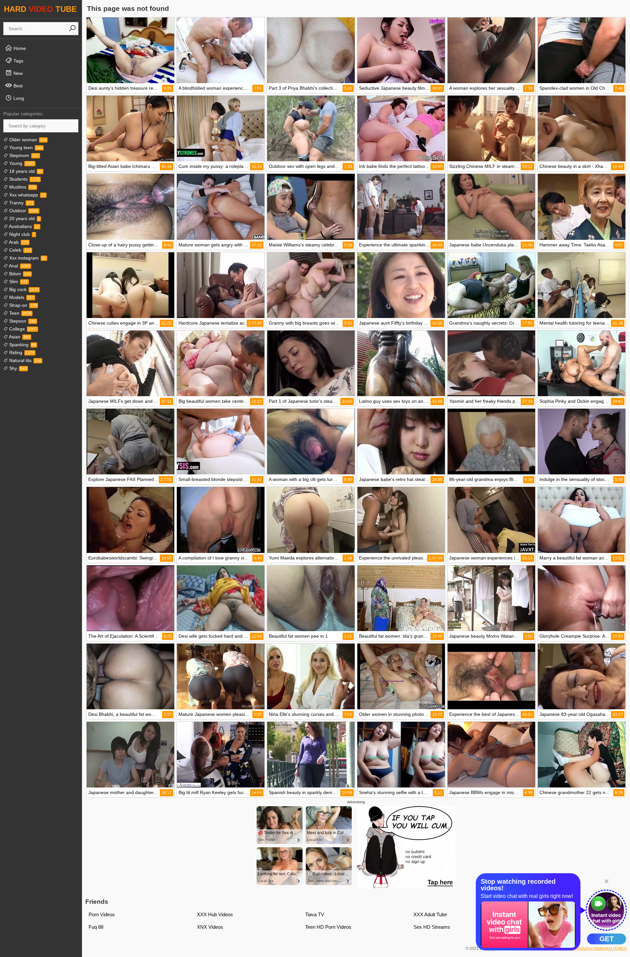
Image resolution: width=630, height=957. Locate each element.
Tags (17, 60)
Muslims (22, 187)
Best (17, 85)
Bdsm (19, 273)
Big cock (23, 289)
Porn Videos (102, 914)
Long (18, 98)
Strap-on (22, 305)
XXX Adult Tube (430, 914)
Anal (19, 265)
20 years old (24, 218)
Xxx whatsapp (27, 194)
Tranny (20, 202)
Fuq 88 (96, 927)
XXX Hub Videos (215, 914)
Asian (19, 336)
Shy (17, 368)
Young (21, 163)
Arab (18, 242)
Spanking (22, 344)
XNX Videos (210, 927)
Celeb (19, 250)
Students (24, 179)
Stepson (22, 321)
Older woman (27, 139)
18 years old (25, 171)
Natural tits (24, 360)
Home (19, 48)
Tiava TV (314, 914)
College (22, 328)
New (17, 73)
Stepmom (23, 155)
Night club (21, 234)
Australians (23, 226)
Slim (18, 281)
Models (21, 297)
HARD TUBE (40, 9)
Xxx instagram (27, 258)
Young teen (25, 147)
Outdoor (23, 210)
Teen (20, 313)
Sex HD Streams (431, 927)
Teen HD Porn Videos (328, 927)
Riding (21, 352)
